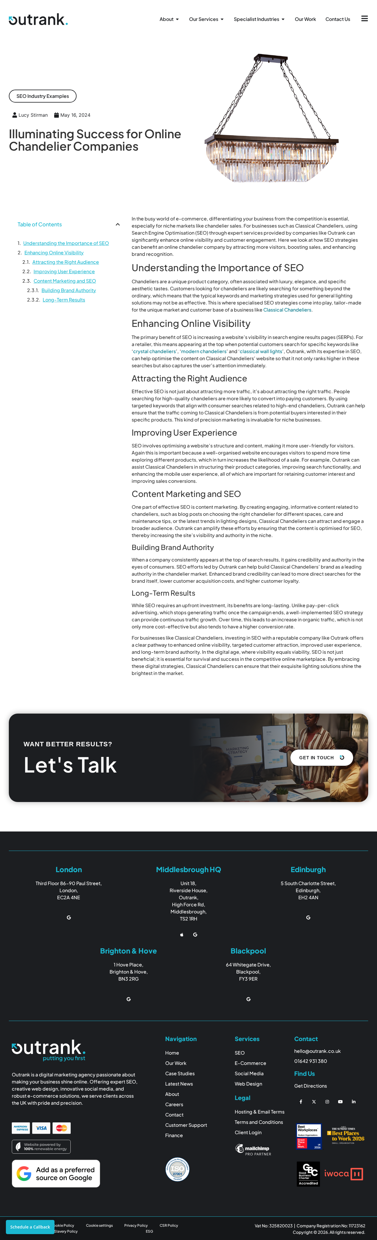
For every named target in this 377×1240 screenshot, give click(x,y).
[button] (43, 96)
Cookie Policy (62, 1225)
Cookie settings (99, 1225)
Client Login (248, 1132)
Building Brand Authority (69, 290)
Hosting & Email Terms (260, 1112)
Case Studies (180, 1073)
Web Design (248, 1084)
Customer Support (186, 1125)
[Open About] (177, 19)
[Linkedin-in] (353, 1102)
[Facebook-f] (300, 1102)
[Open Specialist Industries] (283, 19)
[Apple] (181, 934)
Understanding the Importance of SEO (66, 243)
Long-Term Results (64, 300)
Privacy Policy (136, 1225)
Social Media (249, 1073)
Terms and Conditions (259, 1122)
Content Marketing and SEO (65, 281)
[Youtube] (340, 1102)
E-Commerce (250, 1063)
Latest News (179, 1084)
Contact (174, 1114)
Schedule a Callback (30, 1227)
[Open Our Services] (222, 19)
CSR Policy (169, 1225)
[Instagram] (327, 1102)
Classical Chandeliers (287, 310)
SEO (240, 1053)
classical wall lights (261, 351)
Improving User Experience (64, 271)
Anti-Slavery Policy (62, 1231)
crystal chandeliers (154, 351)
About (172, 1094)
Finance (174, 1135)
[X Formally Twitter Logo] (314, 1102)
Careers (174, 1104)
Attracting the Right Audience (65, 262)
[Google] (68, 917)
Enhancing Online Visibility (54, 252)
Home (172, 1053)
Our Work (175, 1063)
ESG (149, 1231)
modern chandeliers (203, 351)
